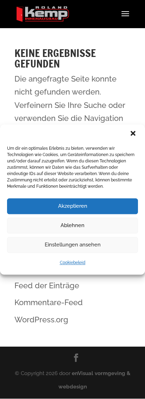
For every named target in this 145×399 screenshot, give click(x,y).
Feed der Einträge (46, 285)
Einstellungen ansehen (73, 245)
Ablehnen (72, 225)
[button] (134, 134)
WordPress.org (41, 319)
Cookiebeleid (73, 262)
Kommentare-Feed (48, 302)
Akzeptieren (72, 206)
